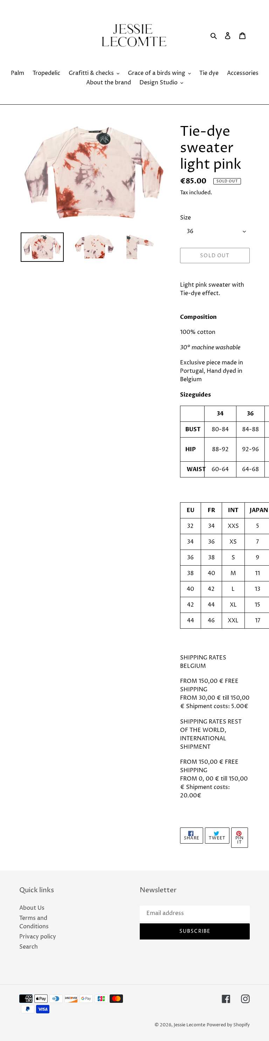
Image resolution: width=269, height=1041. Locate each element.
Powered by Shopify (228, 1025)
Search (28, 947)
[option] (42, 247)
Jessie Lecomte (189, 1025)
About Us (31, 908)
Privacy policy (37, 937)
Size (185, 218)
